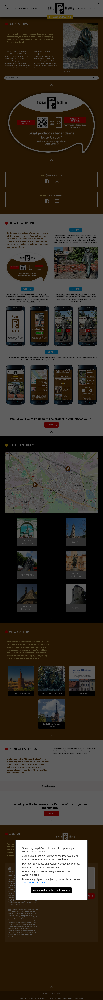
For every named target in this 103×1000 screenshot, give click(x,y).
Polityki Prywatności (34, 882)
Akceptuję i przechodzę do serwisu (51, 890)
